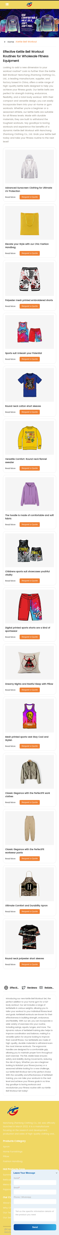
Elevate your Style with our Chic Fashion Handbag (27, 245)
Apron (6, 1146)
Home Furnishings (12, 1151)
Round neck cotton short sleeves (23, 406)
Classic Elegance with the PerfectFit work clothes (27, 794)
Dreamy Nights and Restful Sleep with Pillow (29, 684)
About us (8, 1203)
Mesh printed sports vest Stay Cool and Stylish (26, 738)
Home (11, 42)
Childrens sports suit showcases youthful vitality (27, 573)
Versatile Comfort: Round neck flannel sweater (26, 460)
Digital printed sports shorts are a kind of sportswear (27, 629)
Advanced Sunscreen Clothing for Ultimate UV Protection (28, 189)
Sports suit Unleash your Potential (23, 353)
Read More (10, 197)
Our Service (9, 1217)
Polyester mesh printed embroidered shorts (29, 300)
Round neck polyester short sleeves (24, 958)
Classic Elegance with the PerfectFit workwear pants (24, 851)
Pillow (6, 1156)
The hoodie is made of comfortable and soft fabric (29, 517)
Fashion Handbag (13, 1161)
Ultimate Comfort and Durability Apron (26, 905)
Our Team (8, 1212)
